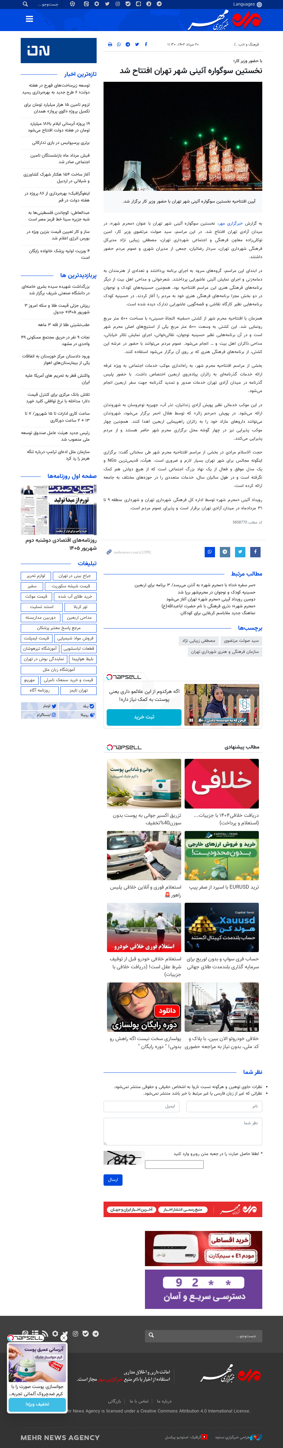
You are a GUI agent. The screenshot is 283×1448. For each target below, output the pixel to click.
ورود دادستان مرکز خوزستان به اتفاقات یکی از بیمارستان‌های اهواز (56, 359)
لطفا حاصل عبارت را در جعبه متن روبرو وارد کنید (218, 1154)
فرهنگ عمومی (219, 45)
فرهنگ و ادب (248, 45)
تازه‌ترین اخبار (80, 74)
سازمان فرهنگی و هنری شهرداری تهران (225, 651)
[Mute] (201, 720)
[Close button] (63, 1337)
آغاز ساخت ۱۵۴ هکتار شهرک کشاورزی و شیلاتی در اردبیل (56, 178)
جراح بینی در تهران (75, 576)
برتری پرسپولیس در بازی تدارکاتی (61, 142)
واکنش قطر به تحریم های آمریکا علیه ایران (57, 379)
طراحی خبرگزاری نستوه (232, 1437)
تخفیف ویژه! (37, 1405)
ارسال (113, 1179)
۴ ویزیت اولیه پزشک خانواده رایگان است (59, 254)
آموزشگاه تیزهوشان (40, 648)
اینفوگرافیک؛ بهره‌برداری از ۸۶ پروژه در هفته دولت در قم (57, 197)
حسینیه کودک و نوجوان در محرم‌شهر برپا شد (216, 592)
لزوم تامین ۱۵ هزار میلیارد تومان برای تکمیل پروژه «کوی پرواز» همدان (57, 108)
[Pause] (191, 720)
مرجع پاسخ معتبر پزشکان (59, 628)
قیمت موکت (36, 596)
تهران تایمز (78, 690)
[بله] (85, 1334)
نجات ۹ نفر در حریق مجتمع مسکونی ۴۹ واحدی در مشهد (55, 341)
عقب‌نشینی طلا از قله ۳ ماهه (64, 325)
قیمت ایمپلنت (36, 638)
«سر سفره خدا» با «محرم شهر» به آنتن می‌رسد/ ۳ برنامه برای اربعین (195, 585)
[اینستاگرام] (75, 1334)
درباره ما (164, 1401)
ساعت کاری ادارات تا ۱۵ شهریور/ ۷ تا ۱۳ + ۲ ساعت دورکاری (57, 417)
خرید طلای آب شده (75, 596)
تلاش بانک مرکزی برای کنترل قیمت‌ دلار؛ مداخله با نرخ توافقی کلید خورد (58, 398)
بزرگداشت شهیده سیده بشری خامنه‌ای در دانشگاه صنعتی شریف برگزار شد (56, 290)
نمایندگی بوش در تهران (44, 659)
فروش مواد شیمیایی (75, 638)
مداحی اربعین (79, 617)
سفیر (32, 586)
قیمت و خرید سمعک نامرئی (68, 680)
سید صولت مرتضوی (241, 640)
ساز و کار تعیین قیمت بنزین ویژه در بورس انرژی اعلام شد (58, 235)
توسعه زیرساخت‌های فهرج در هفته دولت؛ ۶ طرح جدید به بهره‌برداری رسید (56, 89)
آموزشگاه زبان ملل (59, 669)
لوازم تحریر (36, 576)
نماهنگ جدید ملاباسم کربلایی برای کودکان (217, 613)
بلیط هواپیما (83, 659)
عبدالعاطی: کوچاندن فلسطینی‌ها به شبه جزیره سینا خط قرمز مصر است (59, 216)
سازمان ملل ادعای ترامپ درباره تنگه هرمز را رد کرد (58, 455)
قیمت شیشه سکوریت (71, 586)
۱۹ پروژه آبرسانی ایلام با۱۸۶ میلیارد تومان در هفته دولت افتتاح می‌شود (59, 127)
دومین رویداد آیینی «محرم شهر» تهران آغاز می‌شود (210, 599)
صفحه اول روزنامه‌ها (72, 476)
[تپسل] (109, 677)
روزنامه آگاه (40, 690)
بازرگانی (114, 1401)
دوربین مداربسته (41, 617)
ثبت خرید (144, 717)
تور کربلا (80, 607)
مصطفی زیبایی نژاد (198, 640)
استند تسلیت (41, 607)
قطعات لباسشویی (79, 648)
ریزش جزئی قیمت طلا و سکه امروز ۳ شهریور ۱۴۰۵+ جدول (57, 309)
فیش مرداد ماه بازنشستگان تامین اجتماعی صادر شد (60, 159)
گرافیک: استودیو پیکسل (183, 1437)
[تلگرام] (95, 1334)
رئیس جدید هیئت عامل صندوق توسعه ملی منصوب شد (55, 436)
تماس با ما (139, 1401)
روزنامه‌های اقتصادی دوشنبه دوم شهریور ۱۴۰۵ (61, 544)
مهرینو (29, 680)
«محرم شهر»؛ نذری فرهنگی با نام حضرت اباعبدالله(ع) (208, 606)
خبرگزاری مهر (231, 223)
